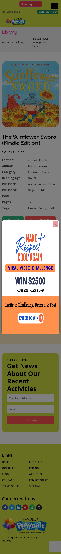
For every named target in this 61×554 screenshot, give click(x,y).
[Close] (55, 224)
